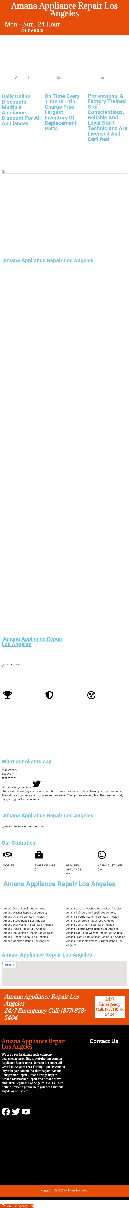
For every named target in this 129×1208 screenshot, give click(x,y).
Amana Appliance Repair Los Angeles (32, 641)
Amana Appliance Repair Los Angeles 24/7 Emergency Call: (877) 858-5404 (45, 1007)
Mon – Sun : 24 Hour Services (32, 27)
